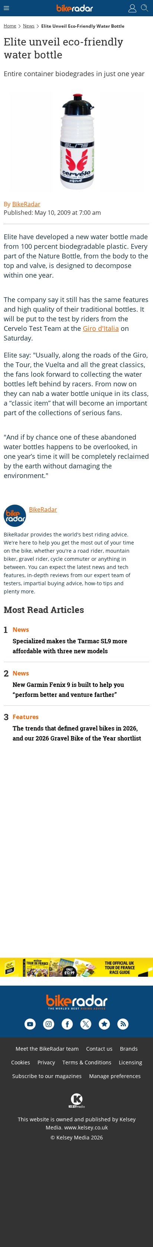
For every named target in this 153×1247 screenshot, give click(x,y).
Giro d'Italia (101, 328)
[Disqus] (76, 856)
